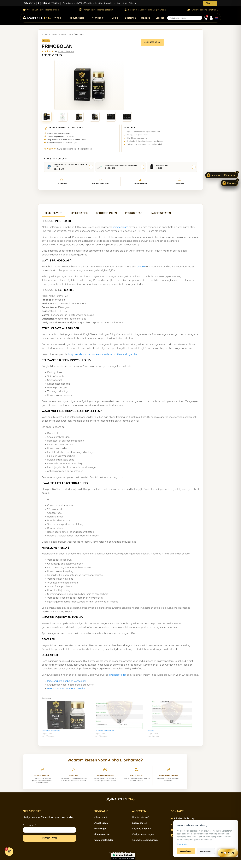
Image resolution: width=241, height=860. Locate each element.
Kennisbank (98, 17)
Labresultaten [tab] (161, 213)
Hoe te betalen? (140, 817)
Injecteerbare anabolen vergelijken (66, 680)
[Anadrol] (173, 715)
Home (44, 34)
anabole (141, 266)
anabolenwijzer (117, 674)
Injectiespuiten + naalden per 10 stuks (121, 165)
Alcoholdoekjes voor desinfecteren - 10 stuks (70, 165)
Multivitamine (162, 165)
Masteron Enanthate (51, 730)
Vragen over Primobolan (224, 175)
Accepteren (185, 851)
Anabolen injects (66, 34)
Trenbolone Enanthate (104, 730)
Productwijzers (76, 17)
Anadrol (151, 730)
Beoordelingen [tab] (106, 213)
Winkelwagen (101, 822)
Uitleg (115, 17)
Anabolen (53, 34)
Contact (160, 17)
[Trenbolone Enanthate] (120, 715)
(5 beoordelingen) (66, 51)
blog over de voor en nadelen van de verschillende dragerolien (103, 354)
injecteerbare (120, 226)
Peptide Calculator (103, 840)
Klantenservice (101, 834)
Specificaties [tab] (79, 213)
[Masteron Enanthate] (67, 715)
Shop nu (210, 3)
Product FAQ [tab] (134, 213)
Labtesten (130, 17)
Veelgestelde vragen (143, 834)
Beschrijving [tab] (53, 213)
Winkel (57, 17)
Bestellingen (100, 828)
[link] (68, 147)
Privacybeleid (182, 844)
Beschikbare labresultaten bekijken (66, 688)
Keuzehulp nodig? (141, 828)
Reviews (145, 17)
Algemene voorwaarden (145, 840)
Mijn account (100, 817)
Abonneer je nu (152, 42)
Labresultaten (139, 822)
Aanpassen (205, 851)
